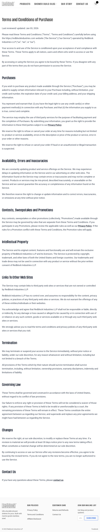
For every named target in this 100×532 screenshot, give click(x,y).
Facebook (95, 529)
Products (25, 4)
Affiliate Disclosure (34, 519)
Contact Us (82, 4)
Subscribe (91, 518)
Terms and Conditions (35, 514)
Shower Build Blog (44, 4)
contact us (58, 480)
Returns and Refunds (60, 510)
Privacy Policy (54, 125)
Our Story (66, 4)
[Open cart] (95, 3)
